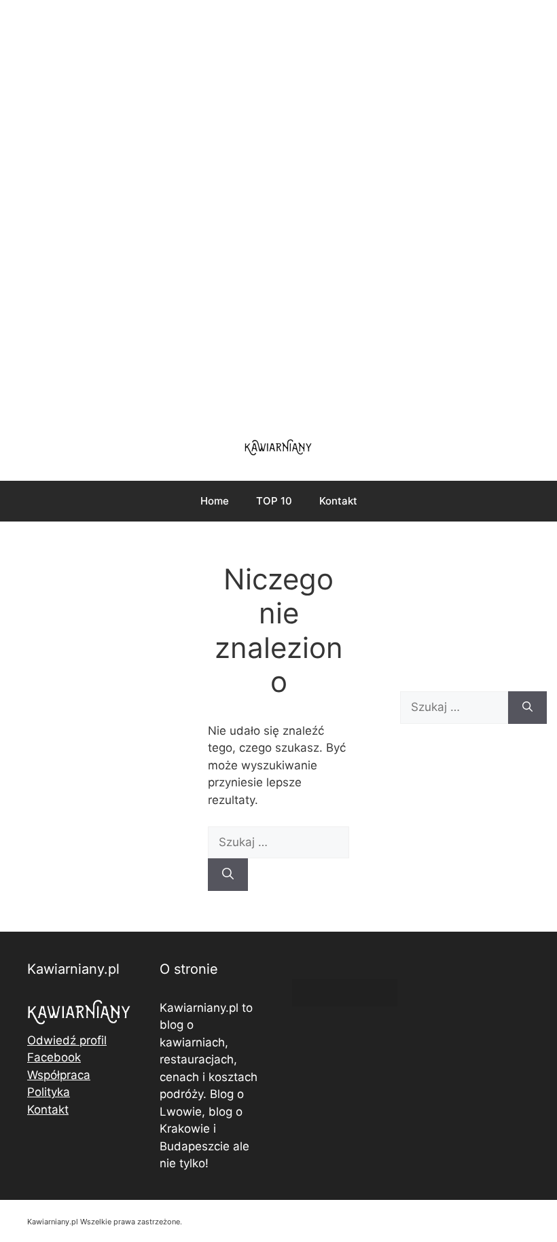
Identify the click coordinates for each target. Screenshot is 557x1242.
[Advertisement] (278, 210)
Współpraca (58, 1075)
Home (214, 500)
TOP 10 (274, 500)
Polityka (48, 1092)
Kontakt (338, 500)
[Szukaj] (228, 874)
